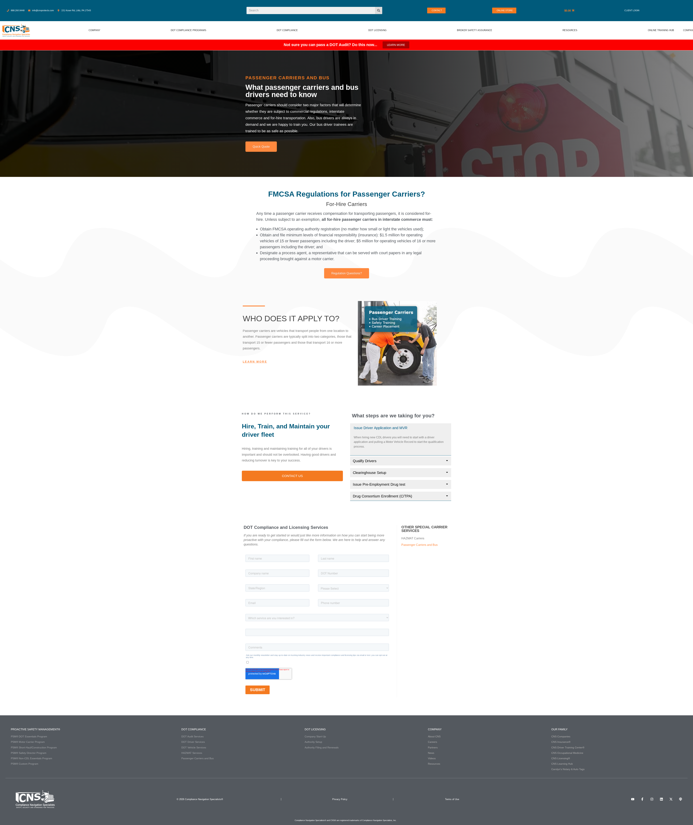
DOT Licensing (315, 729)
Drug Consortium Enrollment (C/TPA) (382, 496)
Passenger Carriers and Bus (419, 544)
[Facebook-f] (642, 799)
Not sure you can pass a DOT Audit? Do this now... (330, 44)
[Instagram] (651, 799)
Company (435, 729)
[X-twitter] (671, 799)
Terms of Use (452, 799)
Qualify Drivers (364, 461)
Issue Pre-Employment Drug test (379, 484)
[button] (400, 427)
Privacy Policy (339, 799)
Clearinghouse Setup (369, 473)
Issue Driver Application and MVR (380, 428)
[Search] (378, 10)
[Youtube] (632, 799)
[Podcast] (680, 799)
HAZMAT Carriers (412, 538)
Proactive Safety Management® (35, 729)
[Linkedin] (661, 799)
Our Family (559, 729)
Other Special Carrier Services (424, 529)
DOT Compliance (193, 729)
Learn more (255, 361)
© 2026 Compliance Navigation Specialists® (200, 799)
